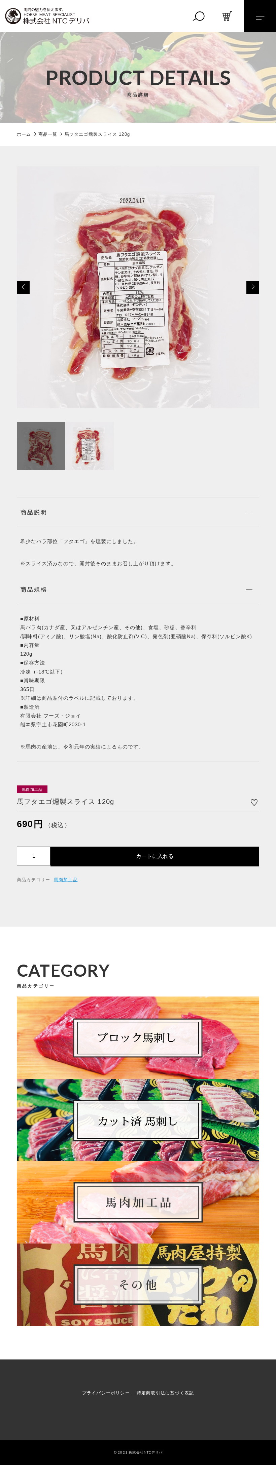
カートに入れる (155, 856)
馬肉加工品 (66, 879)
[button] (23, 287)
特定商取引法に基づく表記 (165, 1392)
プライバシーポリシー (106, 1392)
